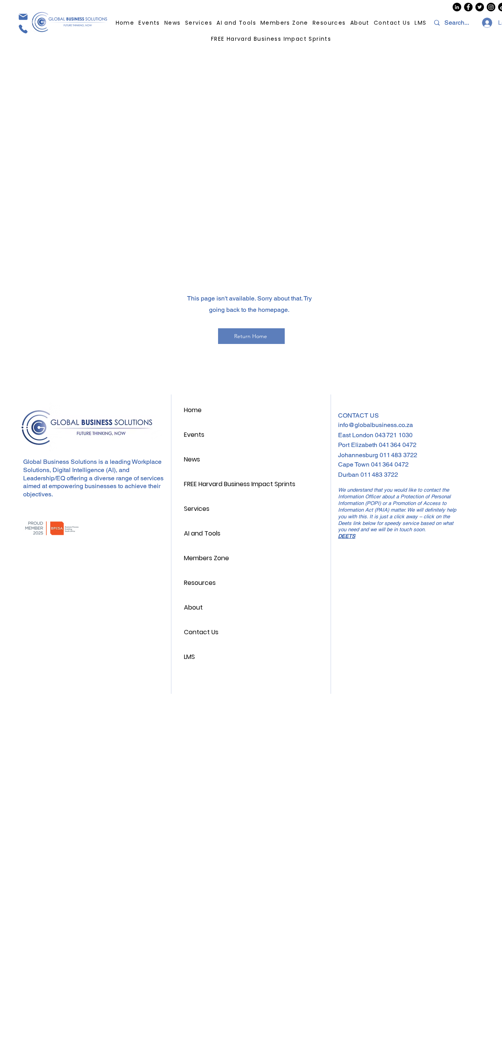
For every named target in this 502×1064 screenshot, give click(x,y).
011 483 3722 (398, 455)
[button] (329, 23)
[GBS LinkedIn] (457, 7)
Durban (349, 474)
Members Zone (206, 558)
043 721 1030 (394, 435)
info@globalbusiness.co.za (375, 425)
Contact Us (201, 632)
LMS (189, 656)
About (193, 607)
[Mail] (23, 17)
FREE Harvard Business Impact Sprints (238, 484)
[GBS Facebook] (468, 7)
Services (196, 508)
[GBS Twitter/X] (479, 7)
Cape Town (354, 464)
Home (193, 409)
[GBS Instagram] (491, 7)
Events (194, 434)
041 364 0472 (398, 445)
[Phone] (23, 29)
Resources (200, 582)
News (192, 459)
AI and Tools (202, 533)
